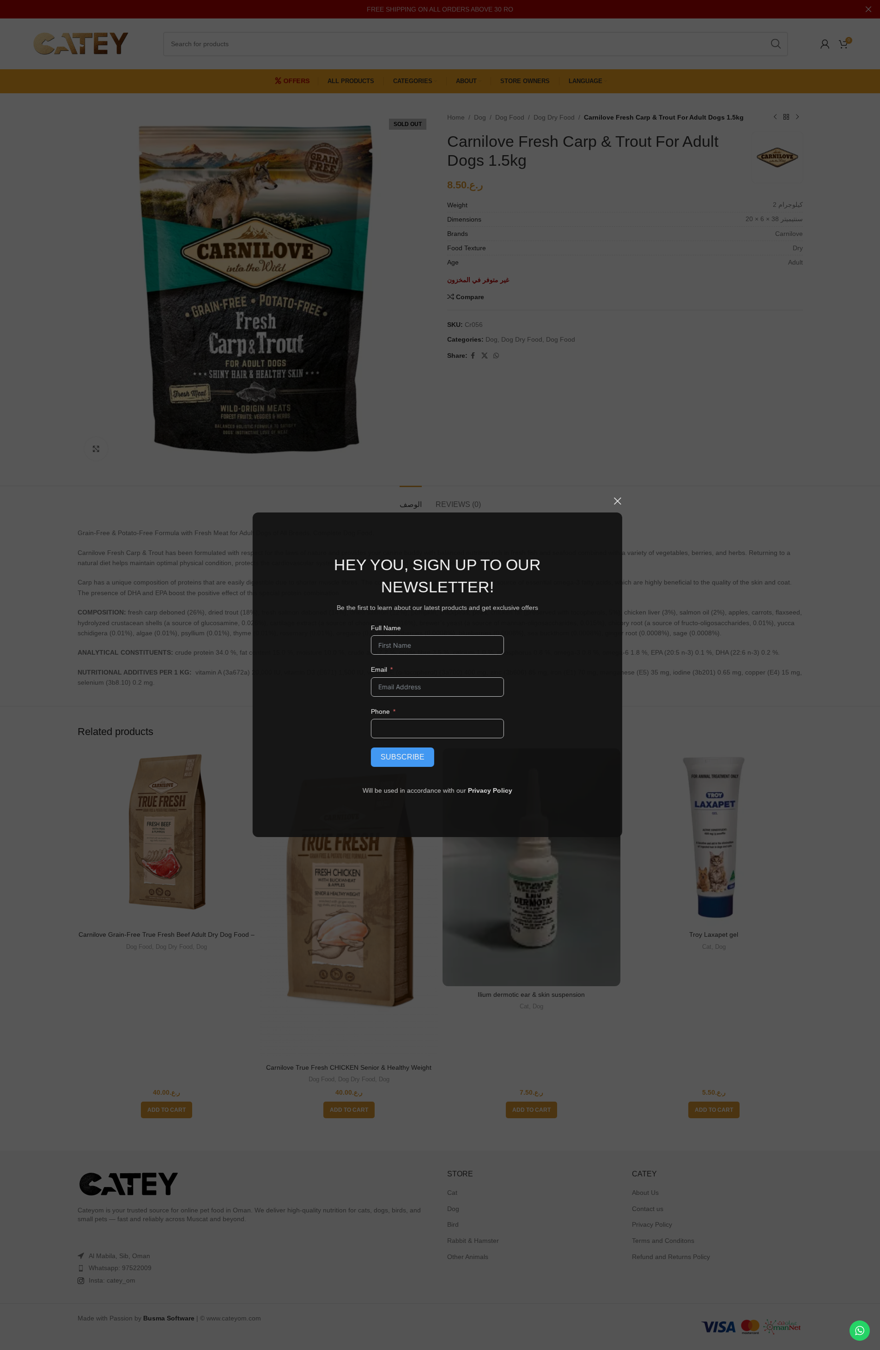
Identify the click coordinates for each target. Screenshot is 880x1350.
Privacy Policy (493, 790)
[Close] (620, 500)
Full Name (388, 628)
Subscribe (405, 757)
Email (381, 669)
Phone (382, 711)
